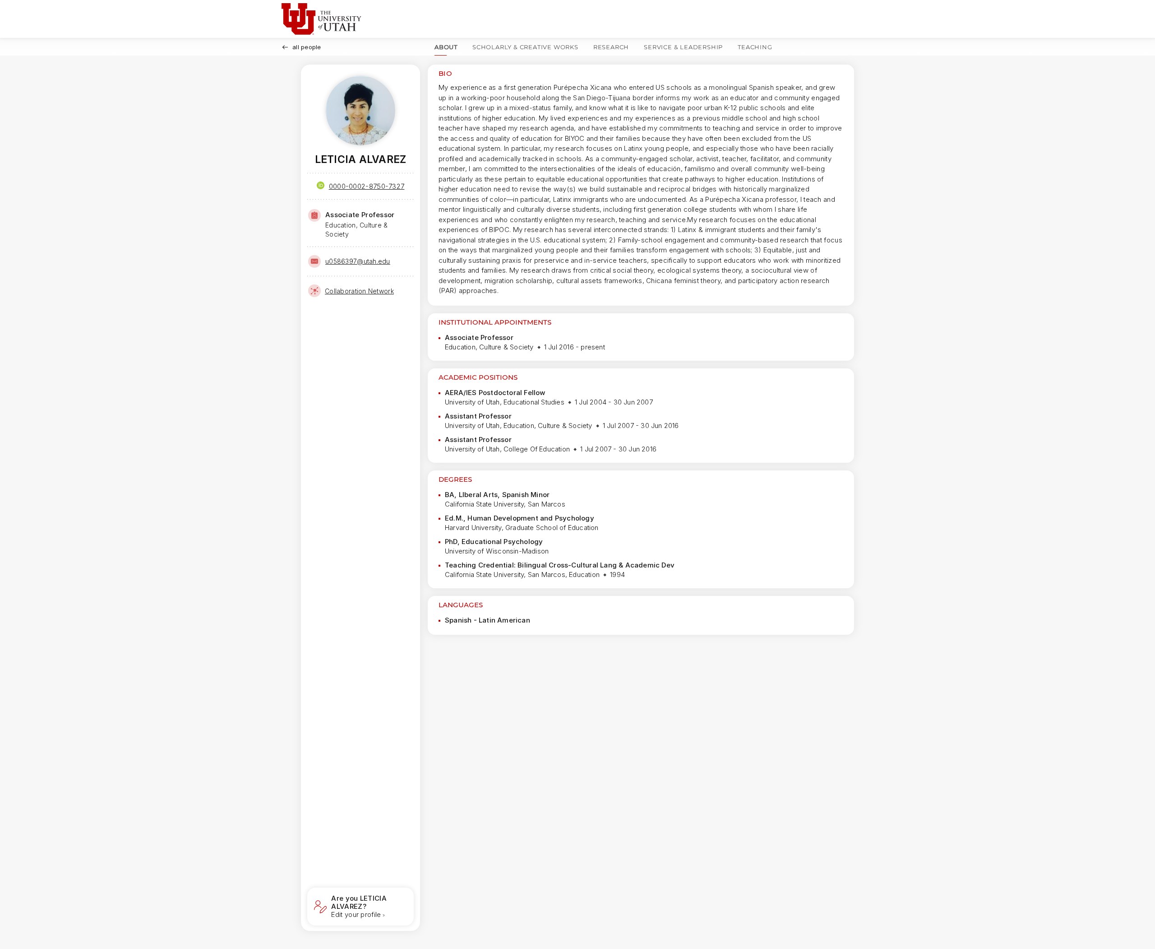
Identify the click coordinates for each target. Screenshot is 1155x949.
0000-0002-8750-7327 (367, 186)
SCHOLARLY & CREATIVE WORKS (525, 47)
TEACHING (755, 47)
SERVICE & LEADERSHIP (683, 47)
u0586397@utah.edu (357, 261)
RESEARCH (611, 47)
